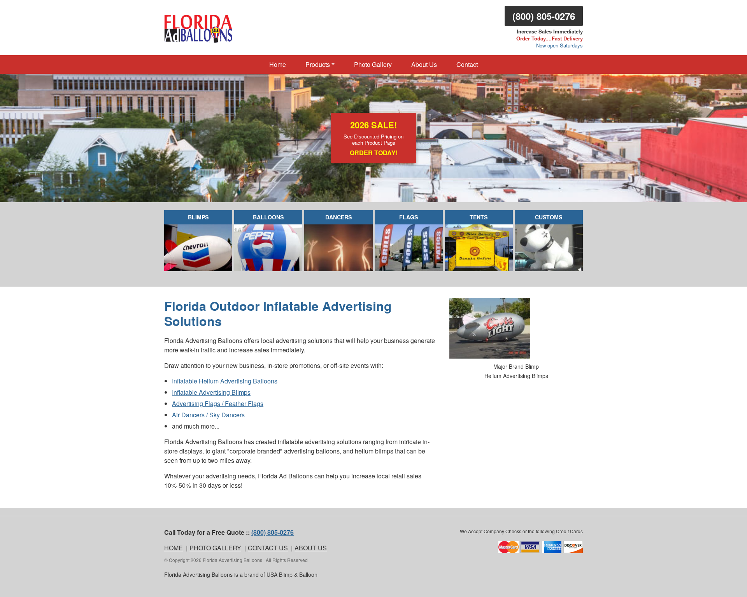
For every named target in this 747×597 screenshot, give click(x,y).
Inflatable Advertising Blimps (211, 392)
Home (277, 64)
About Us (424, 64)
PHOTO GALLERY (215, 547)
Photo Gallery (373, 64)
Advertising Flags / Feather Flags (217, 403)
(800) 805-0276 (543, 16)
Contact (467, 64)
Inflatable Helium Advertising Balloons (224, 380)
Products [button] (317, 64)
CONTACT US (268, 547)
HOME (173, 547)
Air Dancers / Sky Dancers (208, 414)
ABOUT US (311, 547)
